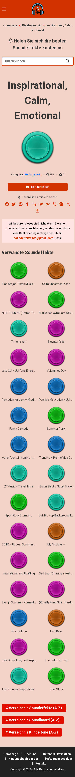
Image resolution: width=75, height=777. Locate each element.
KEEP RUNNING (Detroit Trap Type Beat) (26, 313)
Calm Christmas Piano (56, 284)
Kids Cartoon (19, 631)
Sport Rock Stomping (18, 515)
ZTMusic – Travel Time (18, 486)
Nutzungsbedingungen (23, 758)
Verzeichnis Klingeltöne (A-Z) (33, 732)
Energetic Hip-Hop (56, 660)
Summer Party (56, 428)
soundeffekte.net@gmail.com (33, 238)
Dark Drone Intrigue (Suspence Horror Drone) (30, 660)
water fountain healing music (20, 457)
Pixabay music (31, 25)
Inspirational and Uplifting (19, 573)
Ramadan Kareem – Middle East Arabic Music (30, 399)
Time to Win (18, 341)
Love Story (56, 689)
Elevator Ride (56, 341)
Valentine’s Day (56, 370)
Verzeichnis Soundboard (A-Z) (34, 720)
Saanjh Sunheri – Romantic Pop (22, 602)
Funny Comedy (18, 428)
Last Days (56, 631)
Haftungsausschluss (59, 758)
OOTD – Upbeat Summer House (22, 544)
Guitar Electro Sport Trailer (56, 486)
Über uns (30, 754)
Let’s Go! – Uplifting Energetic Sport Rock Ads (30, 370)
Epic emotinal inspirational (18, 689)
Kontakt (40, 763)
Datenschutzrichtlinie (57, 754)
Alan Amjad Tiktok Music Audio (21, 284)
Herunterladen (40, 186)
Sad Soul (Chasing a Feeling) (57, 573)
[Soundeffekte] (38, 9)
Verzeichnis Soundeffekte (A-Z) (35, 708)
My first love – (56, 544)
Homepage (10, 25)
